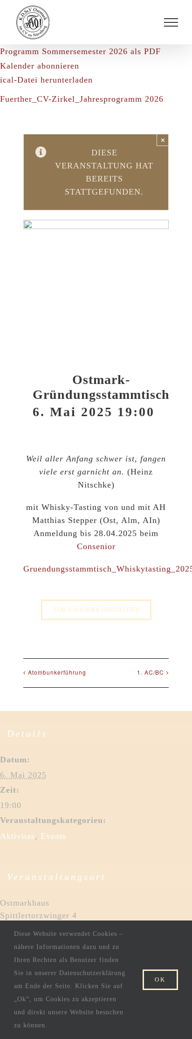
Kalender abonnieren (39, 65)
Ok (160, 979)
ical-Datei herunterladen (46, 79)
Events (53, 836)
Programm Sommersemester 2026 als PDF (80, 51)
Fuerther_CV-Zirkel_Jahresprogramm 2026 (82, 99)
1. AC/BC (150, 672)
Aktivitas (17, 836)
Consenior (96, 546)
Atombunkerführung (57, 672)
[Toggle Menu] (171, 22)
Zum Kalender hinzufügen (96, 609)
